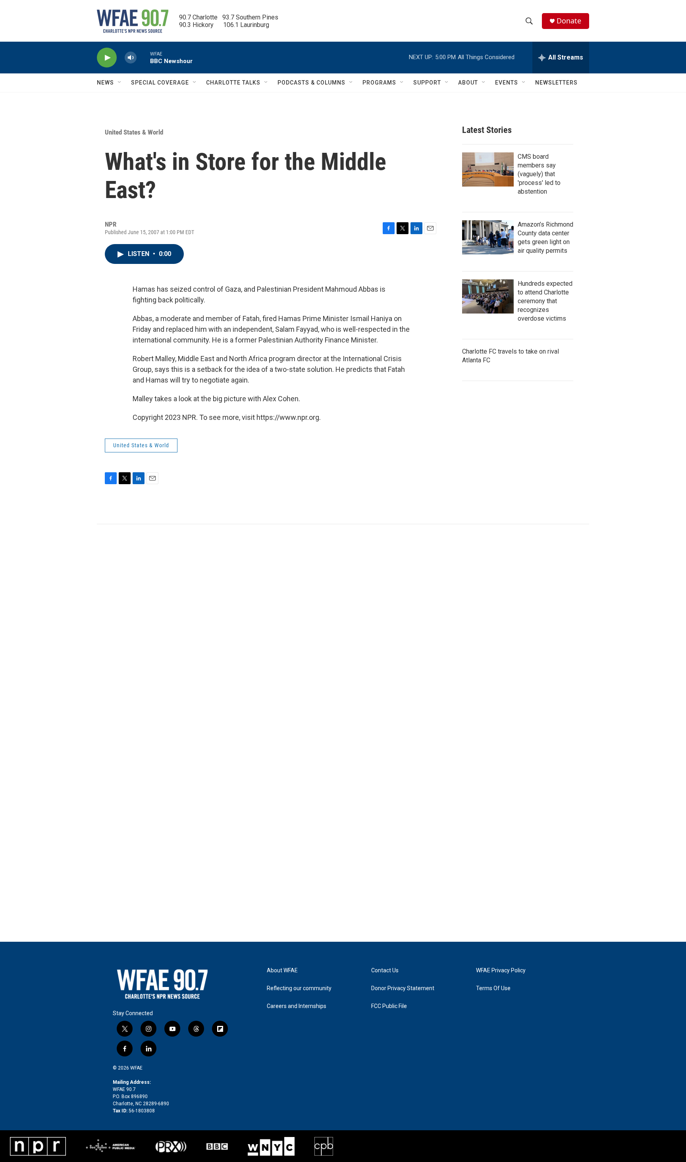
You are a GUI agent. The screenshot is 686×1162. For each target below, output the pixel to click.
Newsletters (556, 82)
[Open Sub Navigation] (120, 82)
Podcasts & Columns (311, 82)
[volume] (130, 58)
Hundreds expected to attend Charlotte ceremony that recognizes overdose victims (545, 301)
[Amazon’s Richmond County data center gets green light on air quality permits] (488, 237)
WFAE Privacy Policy (501, 970)
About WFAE (282, 970)
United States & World (134, 132)
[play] (106, 57)
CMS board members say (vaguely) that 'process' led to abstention (539, 174)
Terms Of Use (493, 988)
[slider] (143, 57)
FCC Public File (389, 1006)
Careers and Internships (296, 1006)
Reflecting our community (299, 988)
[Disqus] (343, 631)
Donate (569, 21)
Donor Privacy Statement (402, 988)
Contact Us (385, 970)
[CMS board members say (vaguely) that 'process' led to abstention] (488, 169)
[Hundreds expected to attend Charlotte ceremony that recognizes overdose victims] (488, 296)
